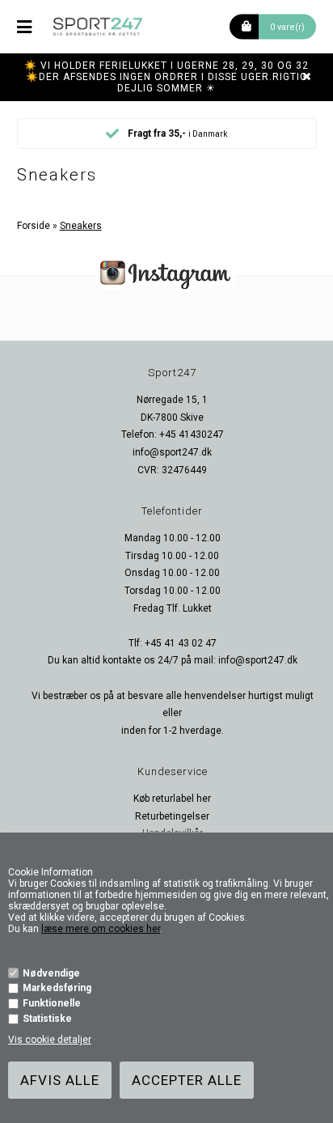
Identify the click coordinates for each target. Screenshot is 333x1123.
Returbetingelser (172, 816)
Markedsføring (57, 988)
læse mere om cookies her (100, 928)
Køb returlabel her (172, 798)
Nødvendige (51, 973)
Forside (33, 225)
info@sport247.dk (172, 452)
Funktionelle (52, 1003)
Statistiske (47, 1018)
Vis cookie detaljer (49, 1039)
